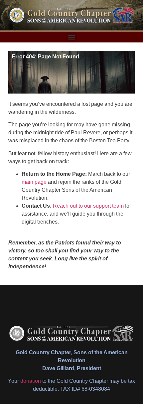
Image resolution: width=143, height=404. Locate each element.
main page (34, 182)
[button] (71, 37)
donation (30, 381)
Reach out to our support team (88, 206)
